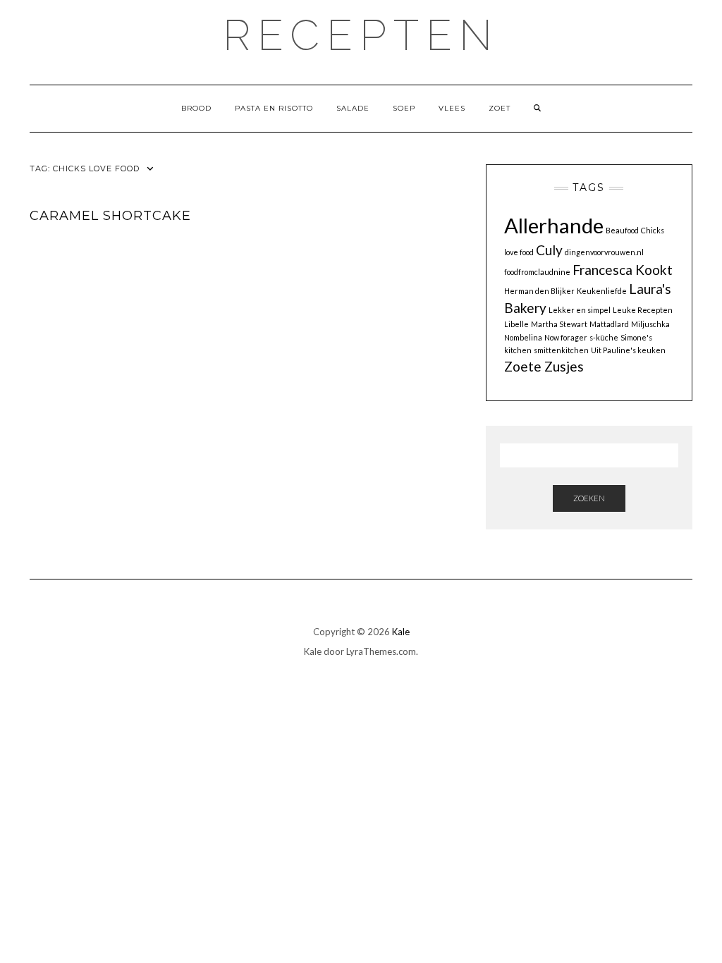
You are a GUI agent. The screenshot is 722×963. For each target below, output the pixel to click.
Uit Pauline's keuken (628, 350)
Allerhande (554, 225)
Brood (196, 108)
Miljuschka (650, 324)
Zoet (499, 108)
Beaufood (622, 230)
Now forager (565, 337)
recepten (361, 35)
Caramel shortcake (110, 215)
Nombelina (523, 337)
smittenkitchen (561, 350)
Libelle (516, 324)
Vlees (452, 108)
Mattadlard (609, 324)
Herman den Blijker (539, 290)
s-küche (603, 337)
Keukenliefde (602, 290)
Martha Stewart (559, 324)
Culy (549, 250)
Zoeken (589, 498)
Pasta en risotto (274, 108)
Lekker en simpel (580, 309)
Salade (352, 108)
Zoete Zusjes (544, 366)
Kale (401, 631)
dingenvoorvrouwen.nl (604, 252)
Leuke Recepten (643, 309)
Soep (404, 108)
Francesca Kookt (623, 270)
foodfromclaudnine (537, 271)
